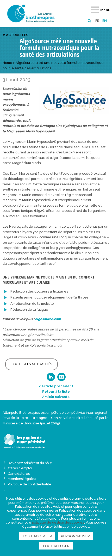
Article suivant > (56, 397)
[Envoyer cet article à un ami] (61, 379)
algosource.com (48, 319)
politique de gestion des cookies (58, 522)
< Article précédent (56, 386)
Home (7, 63)
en (104, 21)
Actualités (17, 35)
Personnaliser (75, 536)
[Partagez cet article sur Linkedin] (51, 379)
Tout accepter (37, 536)
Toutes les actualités (31, 364)
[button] (89, 20)
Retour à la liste (56, 392)
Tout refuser (56, 546)
